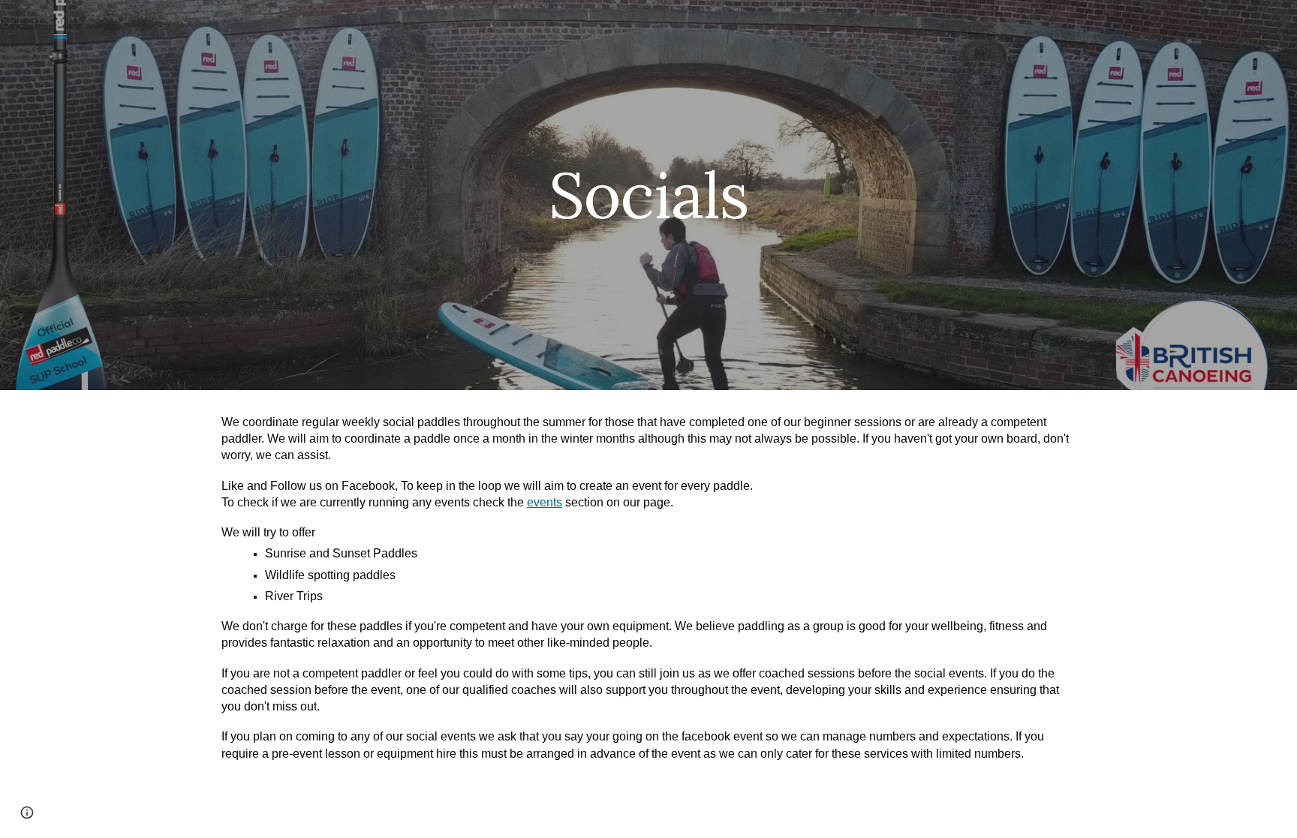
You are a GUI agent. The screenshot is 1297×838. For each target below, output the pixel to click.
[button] (27, 812)
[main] (648, 195)
